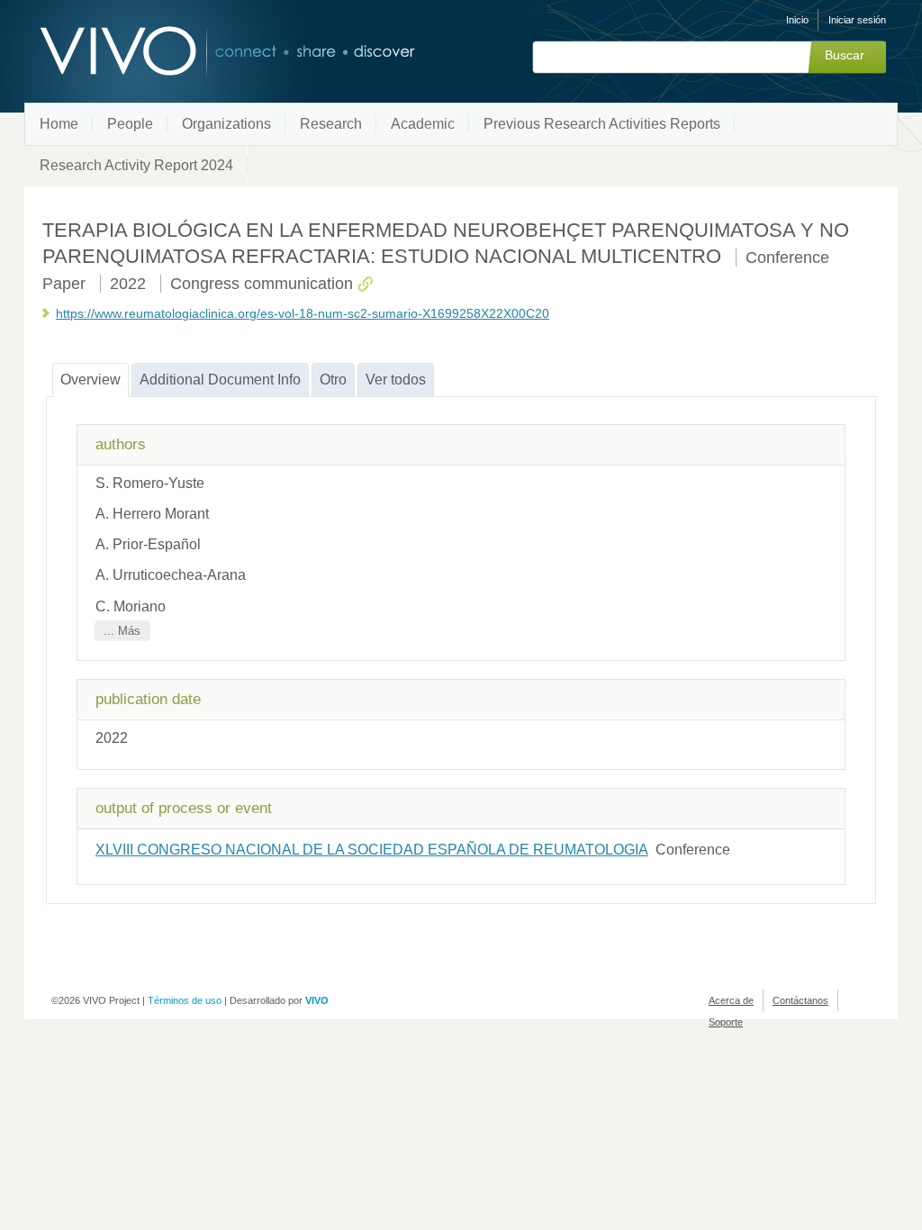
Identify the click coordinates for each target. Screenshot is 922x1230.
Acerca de (731, 1000)
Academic (423, 123)
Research (331, 123)
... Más (122, 631)
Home (59, 123)
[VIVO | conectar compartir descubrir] (198, 51)
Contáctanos (800, 1000)
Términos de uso (184, 1000)
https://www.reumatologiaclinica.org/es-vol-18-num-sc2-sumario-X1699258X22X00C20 (302, 313)
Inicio (797, 19)
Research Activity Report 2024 (136, 165)
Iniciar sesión (857, 19)
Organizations (226, 123)
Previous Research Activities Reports (602, 123)
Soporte (726, 1022)
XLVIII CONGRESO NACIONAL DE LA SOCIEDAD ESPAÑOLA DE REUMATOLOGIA (371, 849)
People (130, 123)
